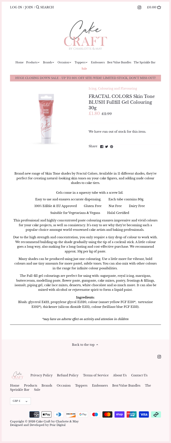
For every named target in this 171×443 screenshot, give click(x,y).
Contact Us (139, 375)
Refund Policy (67, 375)
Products (30, 385)
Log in (16, 7)
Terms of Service (96, 375)
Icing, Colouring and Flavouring (113, 88)
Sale (37, 390)
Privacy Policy (41, 375)
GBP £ (16, 400)
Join (29, 7)
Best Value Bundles (126, 385)
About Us (120, 375)
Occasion (64, 385)
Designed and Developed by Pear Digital (37, 425)
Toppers (81, 385)
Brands (46, 385)
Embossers (100, 385)
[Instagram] (139, 7)
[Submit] (37, 7)
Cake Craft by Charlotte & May (57, 421)
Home (14, 385)
